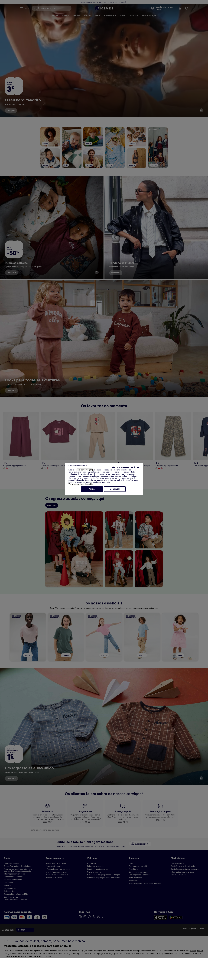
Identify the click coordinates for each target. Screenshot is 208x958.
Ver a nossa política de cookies (81, 484)
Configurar (115, 489)
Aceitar (92, 489)
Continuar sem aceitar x (77, 466)
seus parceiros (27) (84, 470)
